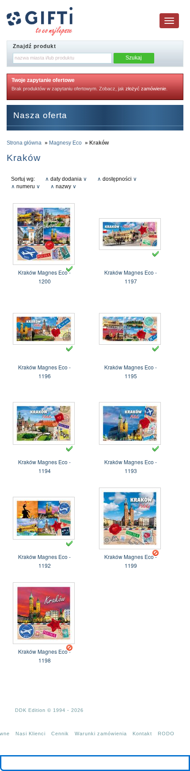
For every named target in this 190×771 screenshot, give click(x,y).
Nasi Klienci (30, 733)
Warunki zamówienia (101, 733)
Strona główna (24, 143)
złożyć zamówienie (145, 88)
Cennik (60, 733)
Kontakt (142, 733)
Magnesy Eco (65, 143)
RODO (166, 733)
